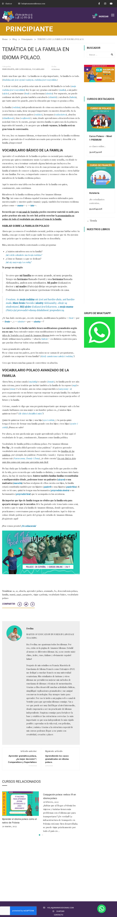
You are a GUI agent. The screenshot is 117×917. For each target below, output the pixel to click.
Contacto (58, 915)
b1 (55, 591)
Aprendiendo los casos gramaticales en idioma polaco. (57, 759)
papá (19, 594)
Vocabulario (38, 69)
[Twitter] (26, 604)
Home (5, 39)
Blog (14, 39)
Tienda (93, 220)
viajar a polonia (40, 594)
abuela (22, 591)
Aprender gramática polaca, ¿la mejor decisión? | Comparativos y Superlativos (22, 759)
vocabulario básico (57, 594)
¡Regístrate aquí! (10, 518)
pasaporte (27, 594)
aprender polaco (35, 591)
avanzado (48, 591)
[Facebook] (20, 604)
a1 (14, 591)
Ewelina (29, 628)
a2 (17, 591)
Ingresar (103, 16)
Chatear (8, 3)
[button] (39, 835)
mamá (12, 594)
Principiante (27, 39)
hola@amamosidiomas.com (33, 3)
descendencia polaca (67, 591)
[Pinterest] (32, 604)
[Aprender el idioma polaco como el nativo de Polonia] (20, 803)
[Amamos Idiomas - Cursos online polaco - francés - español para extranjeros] (18, 16)
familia (5, 594)
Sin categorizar (23, 69)
